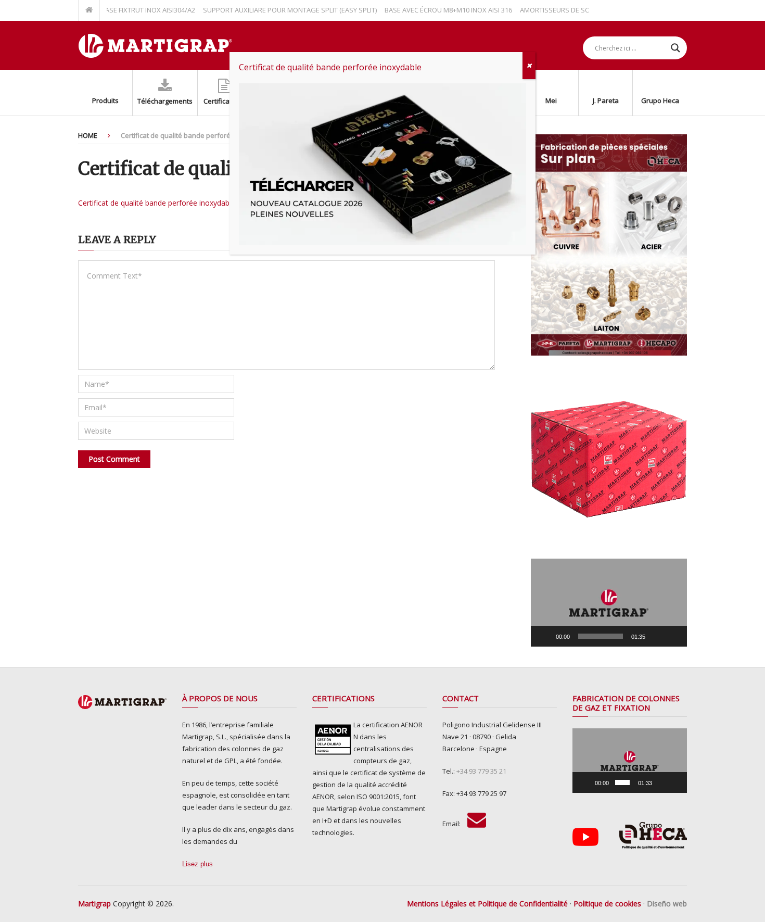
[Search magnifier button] (675, 48)
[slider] (600, 636)
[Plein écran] (673, 636)
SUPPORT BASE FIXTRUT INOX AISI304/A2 (112, 10)
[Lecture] (544, 636)
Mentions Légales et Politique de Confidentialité (487, 903)
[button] (609, 603)
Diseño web (667, 903)
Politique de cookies (607, 903)
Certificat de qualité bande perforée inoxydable (156, 203)
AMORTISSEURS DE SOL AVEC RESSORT (561, 10)
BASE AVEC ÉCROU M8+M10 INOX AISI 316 (428, 10)
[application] (609, 603)
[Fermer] (529, 65)
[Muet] (657, 636)
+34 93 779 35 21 (481, 771)
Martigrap (94, 903)
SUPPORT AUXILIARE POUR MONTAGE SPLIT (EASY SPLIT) (270, 10)
